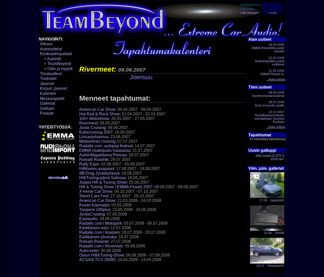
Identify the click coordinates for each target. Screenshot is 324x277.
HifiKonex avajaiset (96, 168)
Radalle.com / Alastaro (99, 232)
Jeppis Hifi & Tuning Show (103, 182)
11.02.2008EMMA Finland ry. (272, 72)
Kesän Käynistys (94, 205)
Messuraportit (52, 98)
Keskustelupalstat (56, 54)
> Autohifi (50, 59)
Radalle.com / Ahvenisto (101, 246)
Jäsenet (47, 83)
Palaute (47, 113)
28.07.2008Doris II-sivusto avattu (269, 103)
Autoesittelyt (51, 49)
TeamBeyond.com (275, 274)
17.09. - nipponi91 (271, 200)
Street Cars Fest (93, 196)
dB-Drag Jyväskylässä (99, 173)
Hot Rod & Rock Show (99, 114)
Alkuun (46, 44)
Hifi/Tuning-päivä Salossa (102, 178)
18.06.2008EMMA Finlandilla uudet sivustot (268, 48)
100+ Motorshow (94, 118)
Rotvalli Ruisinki (94, 159)
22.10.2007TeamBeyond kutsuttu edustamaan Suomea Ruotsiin (269, 117)
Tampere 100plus (94, 209)
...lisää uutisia (275, 79)
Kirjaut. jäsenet (53, 88)
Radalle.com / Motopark (100, 223)
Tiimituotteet (51, 74)
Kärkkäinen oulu (94, 228)
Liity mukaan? (250, 13)
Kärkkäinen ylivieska (97, 237)
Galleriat (47, 103)
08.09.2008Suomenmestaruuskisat (268, 94)
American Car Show (97, 109)
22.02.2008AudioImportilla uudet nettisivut (269, 61)
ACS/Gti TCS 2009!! (97, 260)
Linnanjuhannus (93, 137)
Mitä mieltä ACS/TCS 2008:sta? (270, 157)
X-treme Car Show (95, 191)
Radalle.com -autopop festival (106, 146)
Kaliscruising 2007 (96, 132)
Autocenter (89, 250)
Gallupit (47, 108)
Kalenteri (48, 93)
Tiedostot (48, 78)
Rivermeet (88, 123)
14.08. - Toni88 (274, 233)
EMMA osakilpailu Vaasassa (104, 150)
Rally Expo (89, 164)
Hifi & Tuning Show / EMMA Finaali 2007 (115, 187)
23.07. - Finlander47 (270, 266)
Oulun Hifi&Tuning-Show (101, 255)
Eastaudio (88, 219)
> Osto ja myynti (56, 69)
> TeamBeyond (55, 63)
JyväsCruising (92, 214)
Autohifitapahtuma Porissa (103, 155)
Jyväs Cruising (92, 127)
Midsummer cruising (97, 141)
